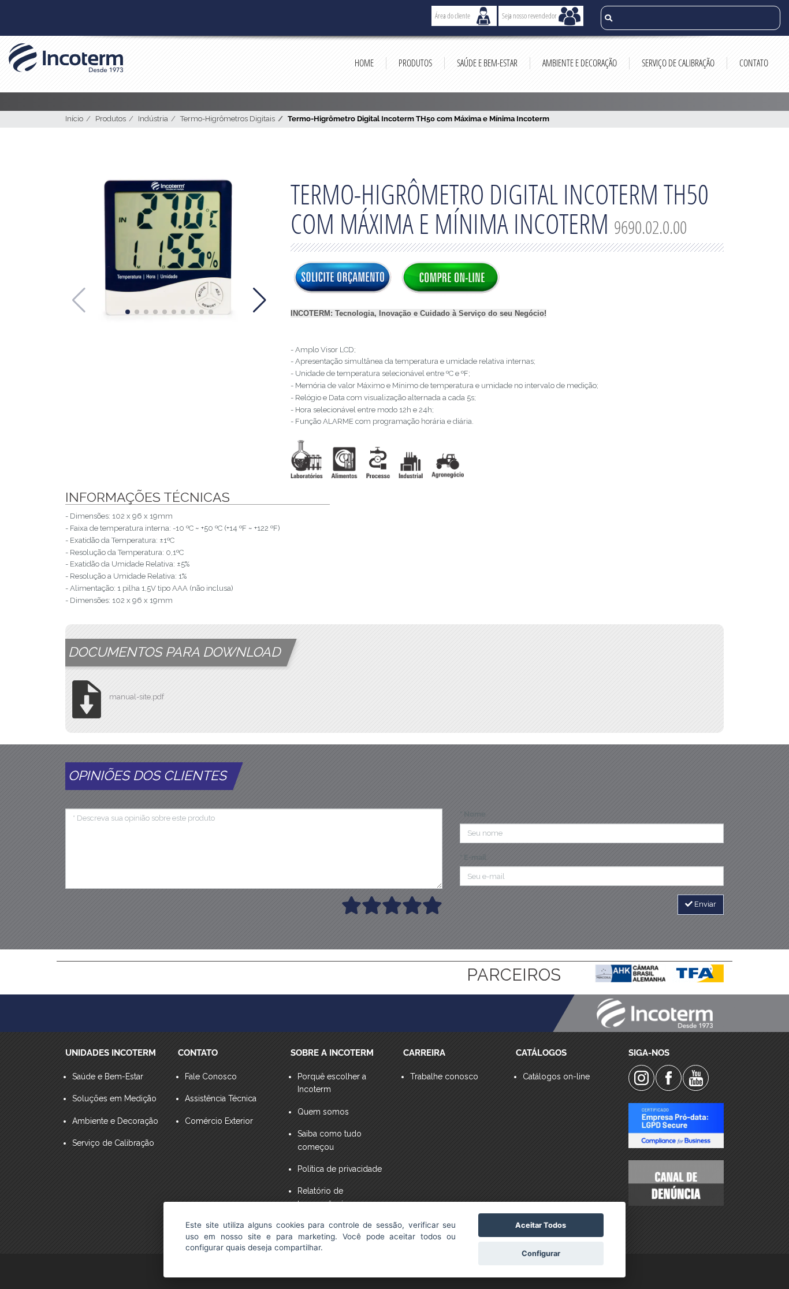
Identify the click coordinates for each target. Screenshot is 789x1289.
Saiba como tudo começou (329, 1140)
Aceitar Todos (540, 1225)
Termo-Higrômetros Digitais (227, 118)
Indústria (153, 118)
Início (74, 118)
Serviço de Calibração (678, 63)
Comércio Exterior (219, 1121)
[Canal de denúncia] (676, 1182)
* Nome (473, 814)
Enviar (704, 904)
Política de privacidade (339, 1168)
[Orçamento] (342, 278)
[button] (127, 312)
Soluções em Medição (114, 1098)
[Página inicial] (66, 57)
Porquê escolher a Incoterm (331, 1083)
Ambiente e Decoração (579, 63)
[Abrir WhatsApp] (760, 1259)
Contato (753, 63)
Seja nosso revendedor (529, 15)
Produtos (415, 63)
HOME (364, 63)
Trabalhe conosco (444, 1076)
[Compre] (451, 278)
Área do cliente (452, 15)
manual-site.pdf (136, 696)
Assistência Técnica (220, 1098)
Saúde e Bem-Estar (487, 63)
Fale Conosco (211, 1076)
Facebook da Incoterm (668, 1078)
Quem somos (323, 1111)
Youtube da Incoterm (695, 1078)
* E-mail (473, 857)
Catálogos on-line (556, 1076)
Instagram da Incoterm (641, 1078)
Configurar (541, 1253)
